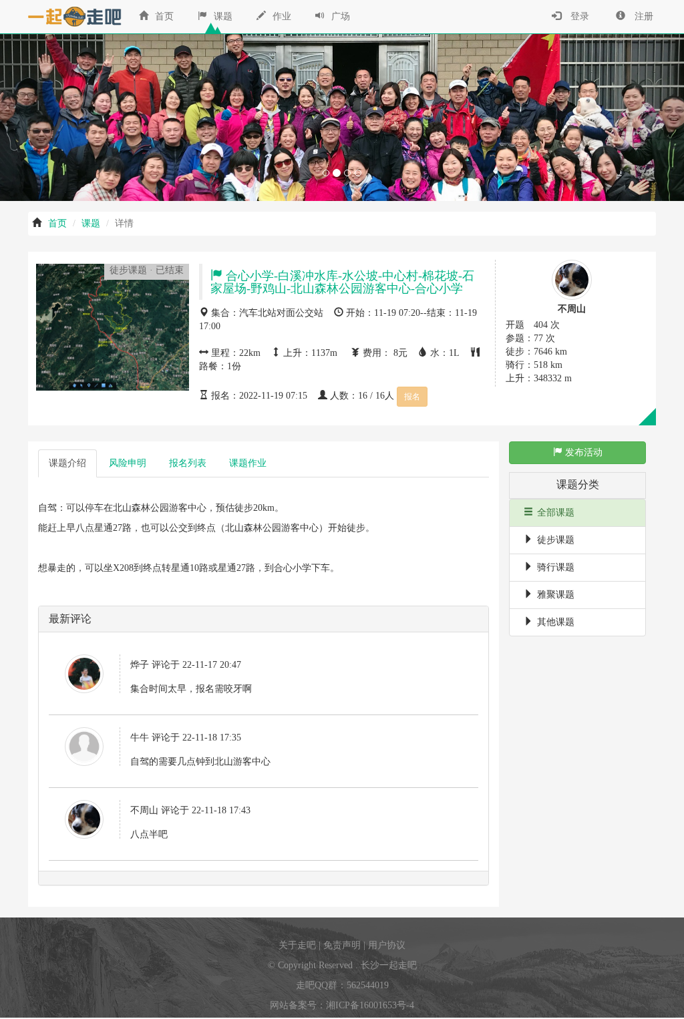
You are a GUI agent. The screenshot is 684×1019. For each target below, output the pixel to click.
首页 (163, 16)
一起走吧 (71, 16)
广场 (339, 16)
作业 (280, 16)
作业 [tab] (248, 463)
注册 (642, 16)
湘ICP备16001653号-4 (370, 1005)
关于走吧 (297, 945)
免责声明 (342, 945)
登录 (578, 16)
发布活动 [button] (582, 452)
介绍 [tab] (67, 463)
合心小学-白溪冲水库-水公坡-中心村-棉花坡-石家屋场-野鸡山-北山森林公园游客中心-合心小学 (342, 282)
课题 (221, 16)
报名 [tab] (187, 463)
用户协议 (386, 945)
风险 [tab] (127, 463)
